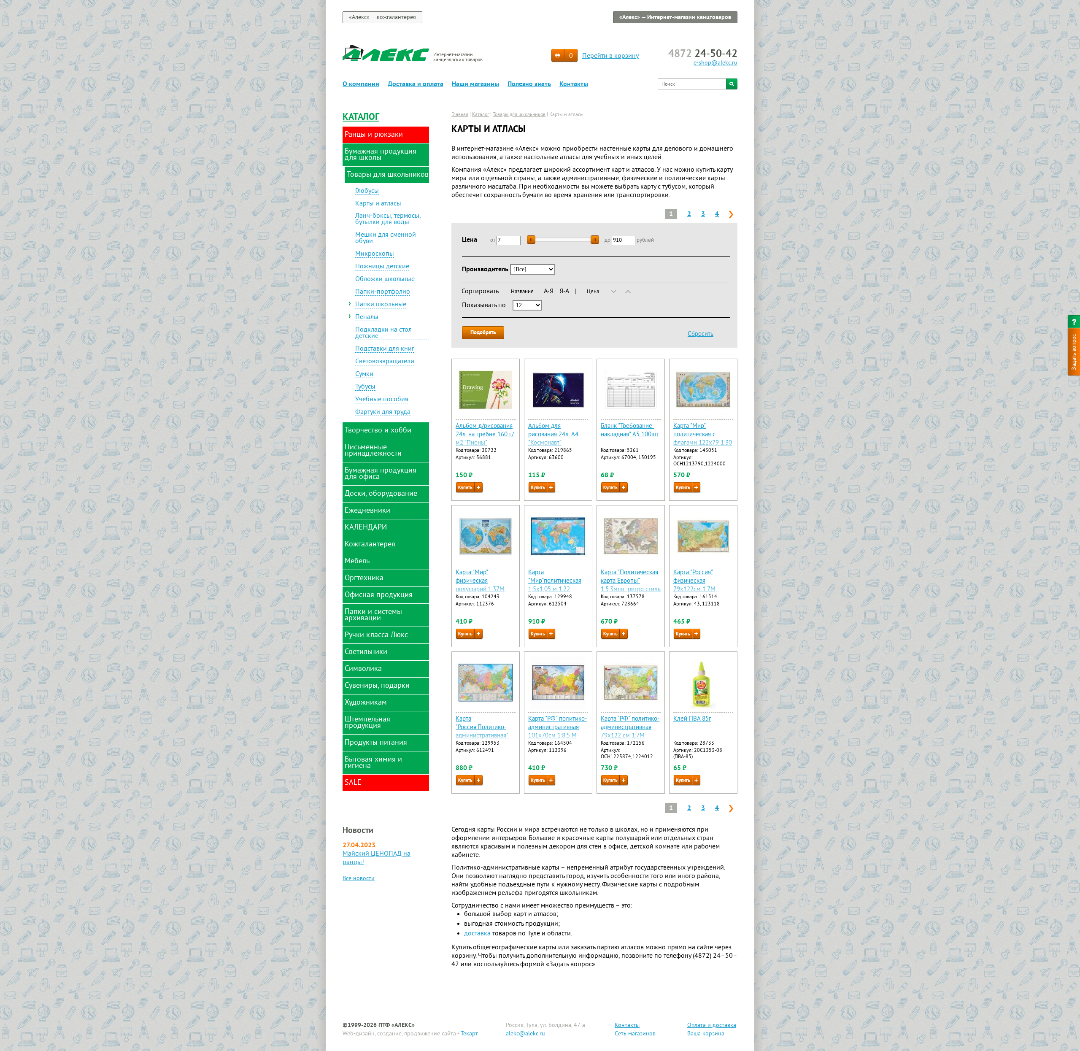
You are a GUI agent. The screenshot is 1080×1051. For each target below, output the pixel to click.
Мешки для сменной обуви (385, 238)
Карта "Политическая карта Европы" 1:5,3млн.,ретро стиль (631, 581)
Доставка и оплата (415, 84)
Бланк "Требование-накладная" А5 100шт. (630, 430)
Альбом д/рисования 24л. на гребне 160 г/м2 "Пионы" (485, 434)
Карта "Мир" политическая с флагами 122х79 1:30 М (702, 439)
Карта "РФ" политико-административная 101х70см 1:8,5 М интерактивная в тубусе (557, 736)
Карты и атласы (378, 204)
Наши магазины (475, 84)
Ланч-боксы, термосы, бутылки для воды (388, 219)
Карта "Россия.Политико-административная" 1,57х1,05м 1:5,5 (482, 731)
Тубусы (365, 387)
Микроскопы (374, 254)
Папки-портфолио (382, 292)
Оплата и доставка (711, 1025)
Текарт (469, 1033)
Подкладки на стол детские (383, 333)
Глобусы (367, 191)
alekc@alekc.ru (525, 1033)
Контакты (573, 84)
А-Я (549, 291)
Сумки (364, 374)
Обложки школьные (385, 279)
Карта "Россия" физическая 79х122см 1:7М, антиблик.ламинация (701, 585)
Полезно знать (529, 84)
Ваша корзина (705, 1033)
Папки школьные (380, 305)
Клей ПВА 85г (692, 719)
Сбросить (700, 334)
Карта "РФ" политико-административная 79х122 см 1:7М (630, 727)
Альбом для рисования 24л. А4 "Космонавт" (553, 434)
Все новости (359, 878)
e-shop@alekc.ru (715, 63)
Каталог (361, 117)
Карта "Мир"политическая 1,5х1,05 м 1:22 (554, 581)
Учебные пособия (381, 400)
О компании (361, 84)
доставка (477, 933)
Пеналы (366, 317)
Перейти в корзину (610, 56)
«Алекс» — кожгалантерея (382, 17)
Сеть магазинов (635, 1033)
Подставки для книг (384, 349)
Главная (459, 115)
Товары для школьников (519, 115)
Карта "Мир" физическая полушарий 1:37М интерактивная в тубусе (480, 590)
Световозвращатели (384, 362)
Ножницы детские (382, 267)
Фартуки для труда (382, 412)
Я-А (564, 291)
